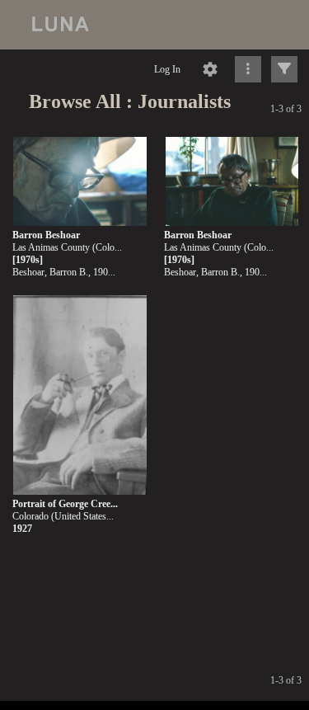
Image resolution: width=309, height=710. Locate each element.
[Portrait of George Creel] (79, 395)
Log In (167, 69)
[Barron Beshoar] (79, 182)
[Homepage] (154, 24)
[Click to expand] (284, 69)
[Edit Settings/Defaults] (210, 69)
